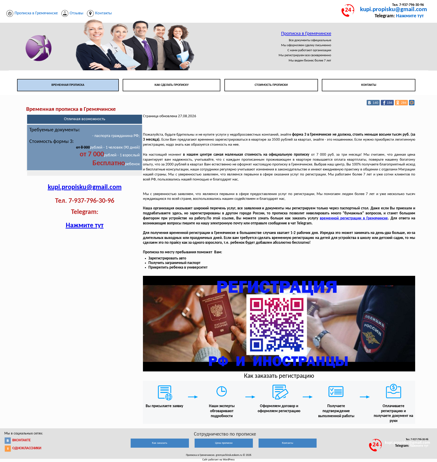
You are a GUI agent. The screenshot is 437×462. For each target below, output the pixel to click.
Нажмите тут (410, 16)
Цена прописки (223, 443)
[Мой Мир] (411, 102)
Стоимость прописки (271, 85)
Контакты (368, 85)
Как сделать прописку (172, 85)
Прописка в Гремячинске (306, 33)
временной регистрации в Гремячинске (354, 218)
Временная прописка (67, 85)
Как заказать (159, 443)
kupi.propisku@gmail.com (393, 10)
